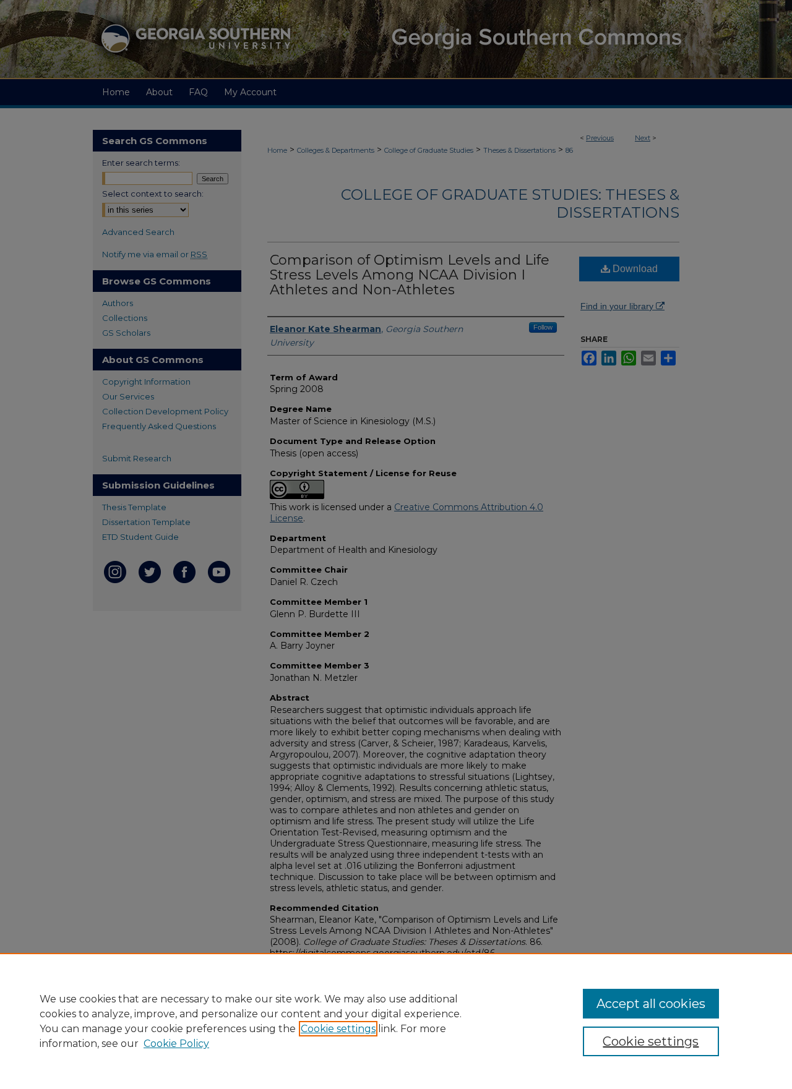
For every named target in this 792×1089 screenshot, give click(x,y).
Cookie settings (338, 1029)
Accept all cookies (650, 1003)
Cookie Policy (176, 1043)
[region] (396, 1021)
